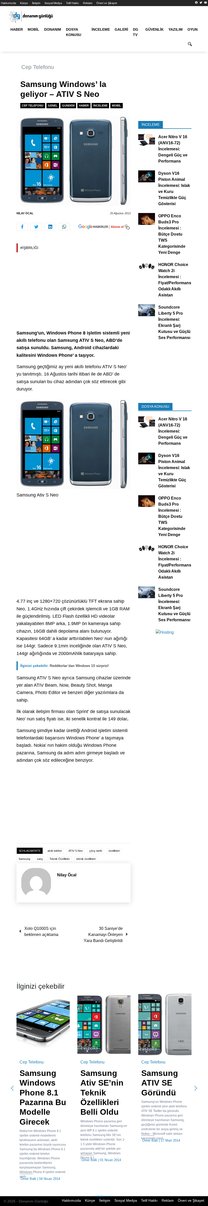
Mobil (33, 29)
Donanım (52, 29)
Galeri (121, 29)
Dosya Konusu (73, 32)
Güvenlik (154, 29)
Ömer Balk (28, 1179)
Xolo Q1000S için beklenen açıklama (41, 931)
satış (40, 858)
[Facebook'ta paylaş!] (22, 226)
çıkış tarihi (95, 850)
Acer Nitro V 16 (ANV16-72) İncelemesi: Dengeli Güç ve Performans (172, 149)
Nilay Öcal (24, 213)
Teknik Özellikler (59, 858)
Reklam (87, 3)
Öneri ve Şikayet (106, 3)
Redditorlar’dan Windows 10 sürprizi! (64, 666)
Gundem (68, 105)
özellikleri (114, 850)
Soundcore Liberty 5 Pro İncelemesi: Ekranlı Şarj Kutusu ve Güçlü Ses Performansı (174, 322)
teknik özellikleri (86, 858)
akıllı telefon (54, 850)
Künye (24, 3)
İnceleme (101, 29)
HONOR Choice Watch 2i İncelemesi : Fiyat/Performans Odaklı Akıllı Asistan (174, 279)
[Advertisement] (73, 291)
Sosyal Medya (53, 3)
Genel (53, 105)
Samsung (24, 858)
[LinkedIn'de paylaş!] (50, 226)
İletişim (36, 3)
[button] (12, 1088)
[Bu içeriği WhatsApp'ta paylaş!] (64, 226)
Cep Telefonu (37, 67)
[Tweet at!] (36, 226)
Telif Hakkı (72, 3)
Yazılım (175, 29)
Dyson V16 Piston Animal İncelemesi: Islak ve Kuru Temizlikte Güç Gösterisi (174, 188)
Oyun (192, 29)
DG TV (135, 32)
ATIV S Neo (75, 850)
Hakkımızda (8, 3)
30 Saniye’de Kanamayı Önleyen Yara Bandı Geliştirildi (103, 934)
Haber (16, 29)
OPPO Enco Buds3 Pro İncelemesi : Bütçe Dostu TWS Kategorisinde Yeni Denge (171, 234)
